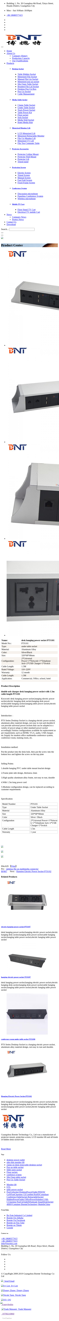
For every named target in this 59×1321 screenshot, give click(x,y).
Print (13, 866)
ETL (9, 1187)
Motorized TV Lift (26, 141)
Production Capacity (21, 58)
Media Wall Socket (26, 120)
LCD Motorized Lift (26, 133)
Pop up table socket (15, 1167)
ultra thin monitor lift (15, 1162)
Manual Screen (24, 178)
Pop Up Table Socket (16, 1179)
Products (10, 63)
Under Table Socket (26, 107)
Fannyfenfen (7, 1304)
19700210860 (7, 1314)
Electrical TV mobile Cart (29, 212)
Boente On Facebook (16, 1220)
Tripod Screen (24, 175)
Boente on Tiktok (14, 1225)
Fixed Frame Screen (26, 183)
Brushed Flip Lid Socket (28, 86)
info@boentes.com (9, 1243)
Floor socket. (12, 1172)
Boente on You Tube (15, 1223)
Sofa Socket (23, 117)
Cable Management (26, 94)
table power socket (15, 1189)
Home (9, 51)
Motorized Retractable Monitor (31, 136)
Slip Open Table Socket (28, 84)
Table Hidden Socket (27, 74)
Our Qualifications (20, 61)
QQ (9, 1300)
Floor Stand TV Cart (27, 209)
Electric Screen (24, 173)
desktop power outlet (16, 1160)
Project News (18, 219)
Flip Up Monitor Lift (27, 138)
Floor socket (23, 115)
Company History (20, 56)
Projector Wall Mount (27, 157)
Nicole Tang (20, 1295)
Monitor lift (11, 1184)
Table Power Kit (25, 112)
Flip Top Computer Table (29, 143)
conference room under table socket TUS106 (18, 1039)
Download (11, 224)
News (9, 214)
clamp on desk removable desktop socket (24, 1165)
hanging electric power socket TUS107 (16, 977)
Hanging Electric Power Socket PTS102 (33, 871)
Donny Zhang (22, 1290)
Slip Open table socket (16, 1177)
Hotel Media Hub (25, 122)
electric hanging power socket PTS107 (16, 927)
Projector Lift (23, 159)
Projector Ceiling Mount (28, 154)
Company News (19, 217)
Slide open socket (14, 1170)
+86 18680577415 (15, 15)
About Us (11, 53)
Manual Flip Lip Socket (28, 79)
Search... (5, 229)
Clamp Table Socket (26, 105)
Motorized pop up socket (28, 81)
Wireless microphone (27, 198)
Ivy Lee (14, 1286)
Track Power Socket (26, 110)
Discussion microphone (28, 193)
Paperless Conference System (30, 196)
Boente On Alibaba (15, 1218)
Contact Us (11, 222)
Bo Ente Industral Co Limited (19, 1215)
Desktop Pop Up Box (27, 89)
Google (10, 1228)
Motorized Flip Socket (27, 77)
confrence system (14, 1175)
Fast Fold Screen (25, 180)
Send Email (8, 1281)
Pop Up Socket (24, 91)
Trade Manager (24, 1309)
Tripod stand (23, 162)
